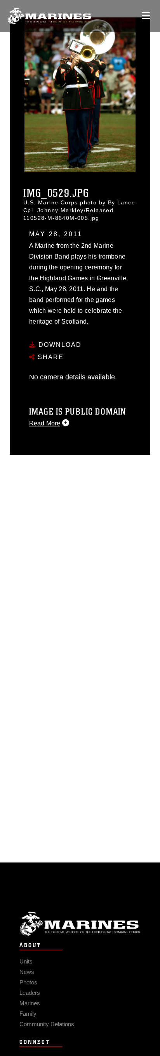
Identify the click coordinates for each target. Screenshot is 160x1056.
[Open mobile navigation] (145, 15)
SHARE (49, 357)
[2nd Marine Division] (49, 16)
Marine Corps (80, 923)
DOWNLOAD (59, 344)
